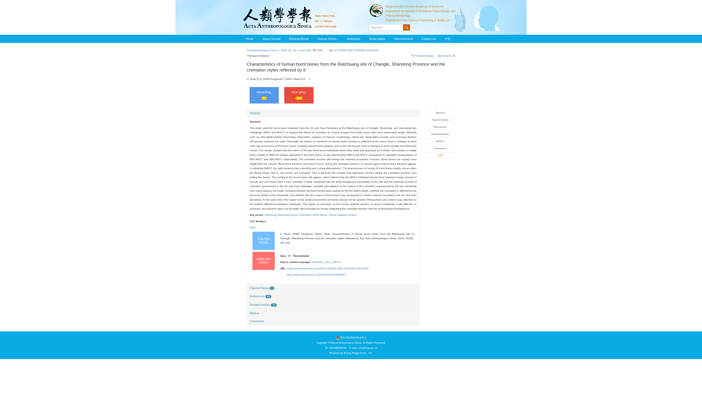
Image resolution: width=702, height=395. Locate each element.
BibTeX (337, 262)
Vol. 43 (292, 50)
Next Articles (445, 55)
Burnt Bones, (321, 214)
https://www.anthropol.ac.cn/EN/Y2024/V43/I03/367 (316, 274)
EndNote (317, 262)
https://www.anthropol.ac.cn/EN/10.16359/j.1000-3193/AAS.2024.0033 (327, 268)
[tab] (333, 113)
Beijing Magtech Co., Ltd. (358, 352)
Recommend (301, 255)
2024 (284, 50)
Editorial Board (299, 38)
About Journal (271, 38)
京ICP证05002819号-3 (353, 337)
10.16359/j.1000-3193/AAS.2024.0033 (356, 50)
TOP (440, 155)
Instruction (353, 38)
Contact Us (429, 38)
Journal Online (326, 38)
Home (250, 38)
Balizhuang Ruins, (288, 214)
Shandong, (271, 214)
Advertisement (403, 38)
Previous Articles (424, 55)
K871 (253, 227)
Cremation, (306, 214)
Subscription (377, 38)
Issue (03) (305, 50)
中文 (448, 38)
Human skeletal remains (343, 214)
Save (283, 255)
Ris (328, 262)
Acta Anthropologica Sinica (262, 50)
